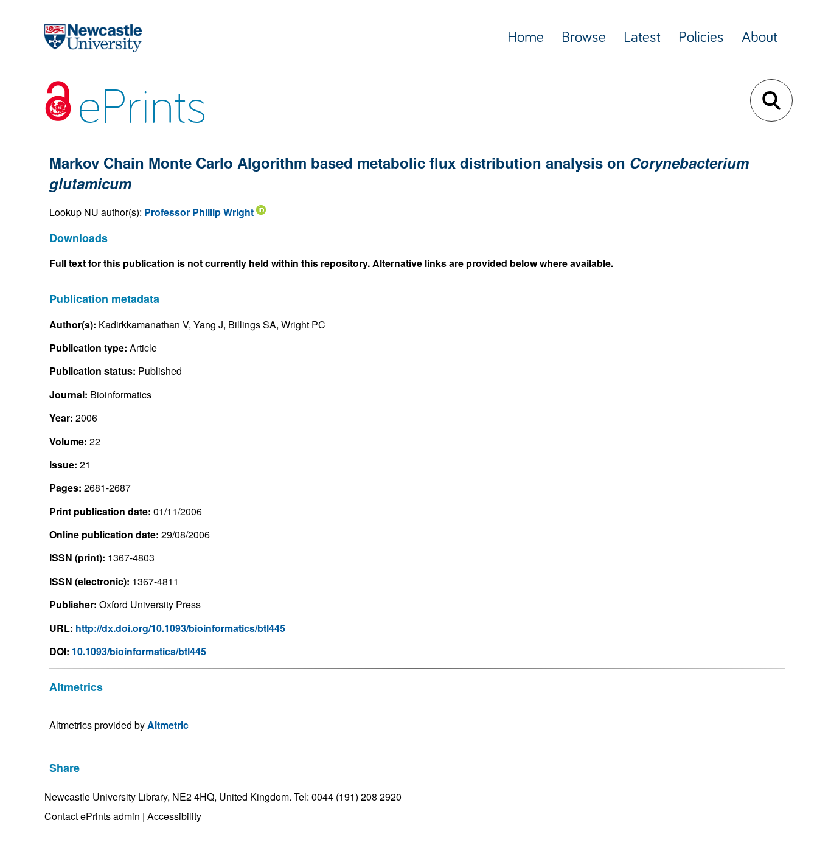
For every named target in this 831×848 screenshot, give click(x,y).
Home (525, 37)
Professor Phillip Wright (199, 212)
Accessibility (174, 816)
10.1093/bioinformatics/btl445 (139, 651)
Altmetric (168, 725)
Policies (701, 37)
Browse (584, 37)
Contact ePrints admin (92, 816)
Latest (642, 37)
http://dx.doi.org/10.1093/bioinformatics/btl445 (180, 628)
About (759, 37)
